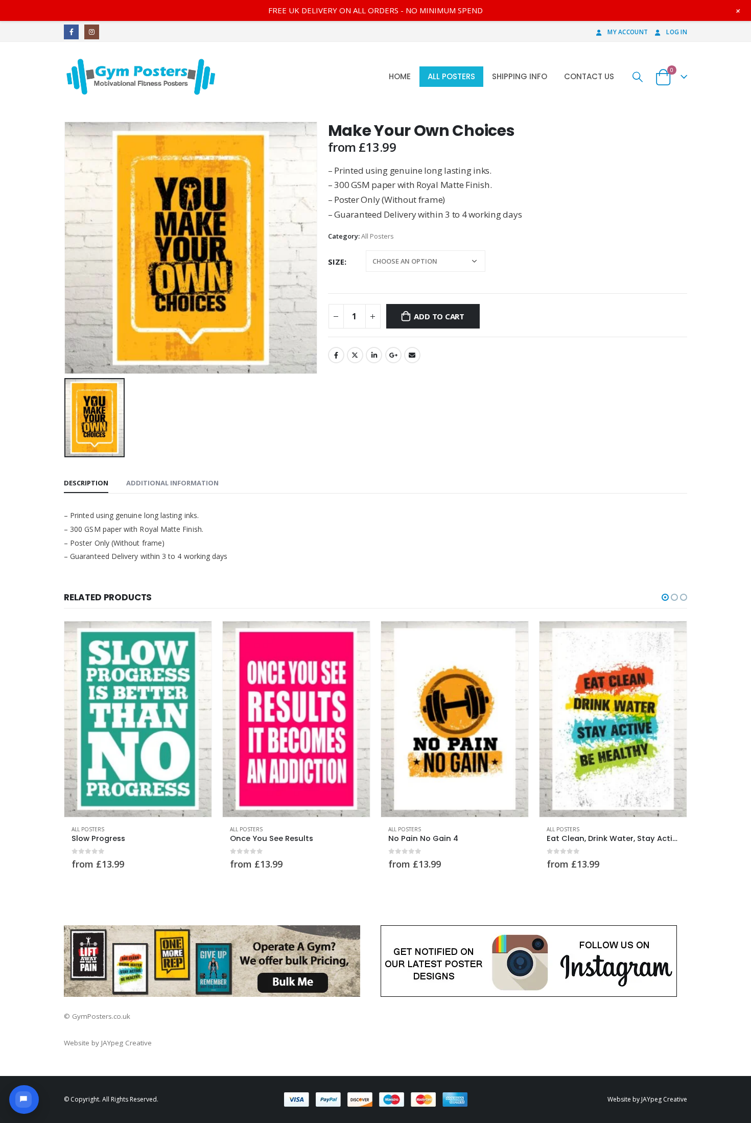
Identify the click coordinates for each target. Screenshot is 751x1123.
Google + (393, 355)
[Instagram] (91, 32)
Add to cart (439, 316)
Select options (194, 638)
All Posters (451, 76)
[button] (665, 597)
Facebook (336, 355)
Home (400, 76)
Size (336, 261)
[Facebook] (71, 32)
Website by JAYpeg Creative (108, 1042)
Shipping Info (519, 76)
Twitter (355, 355)
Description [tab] (86, 482)
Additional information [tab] (172, 482)
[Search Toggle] (637, 76)
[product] (138, 719)
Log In (676, 32)
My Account (627, 32)
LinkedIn (374, 355)
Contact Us (589, 76)
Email (412, 355)
